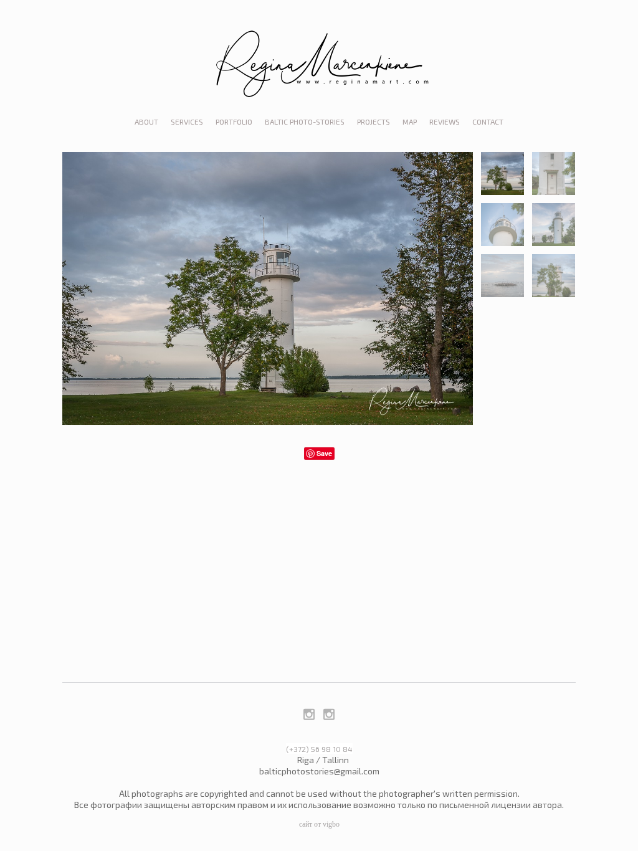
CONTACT (487, 121)
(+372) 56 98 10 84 (319, 748)
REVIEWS (444, 121)
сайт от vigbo (319, 824)
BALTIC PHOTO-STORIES (305, 121)
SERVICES (187, 121)
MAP (409, 121)
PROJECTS (373, 121)
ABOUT (146, 121)
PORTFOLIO (234, 121)
